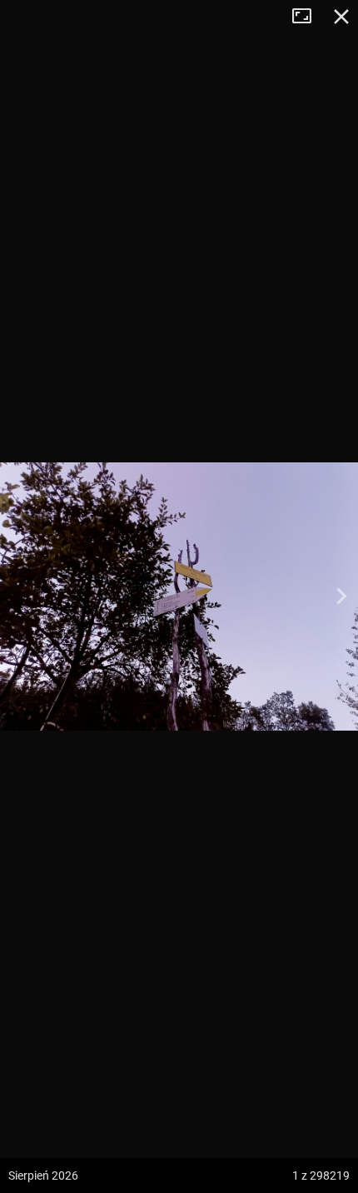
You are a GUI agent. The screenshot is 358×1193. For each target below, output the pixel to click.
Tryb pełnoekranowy (308, 16)
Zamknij (341, 16)
